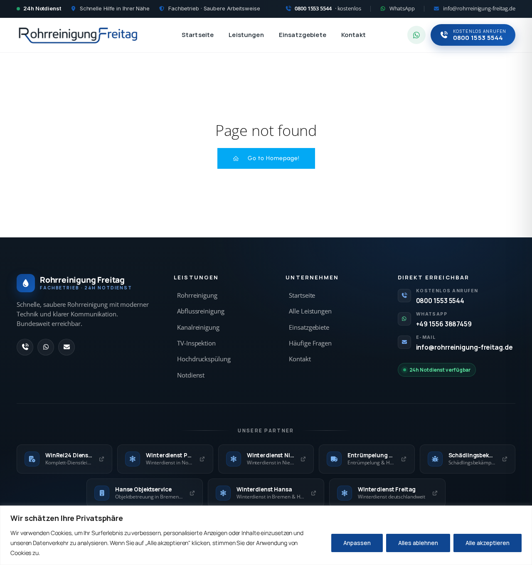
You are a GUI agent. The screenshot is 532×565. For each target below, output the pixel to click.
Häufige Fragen (310, 343)
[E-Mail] (66, 347)
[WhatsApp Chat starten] (416, 35)
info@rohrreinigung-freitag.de (464, 347)
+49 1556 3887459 (444, 323)
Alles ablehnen (418, 543)
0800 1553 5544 (440, 300)
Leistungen (246, 34)
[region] (266, 535)
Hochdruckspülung (203, 359)
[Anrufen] (25, 347)
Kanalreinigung (198, 327)
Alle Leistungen (310, 311)
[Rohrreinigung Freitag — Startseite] (78, 35)
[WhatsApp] (45, 347)
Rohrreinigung (197, 295)
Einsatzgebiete (302, 34)
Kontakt (353, 34)
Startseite (198, 34)
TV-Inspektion (196, 343)
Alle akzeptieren (488, 543)
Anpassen (357, 543)
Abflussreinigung (200, 311)
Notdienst (190, 375)
